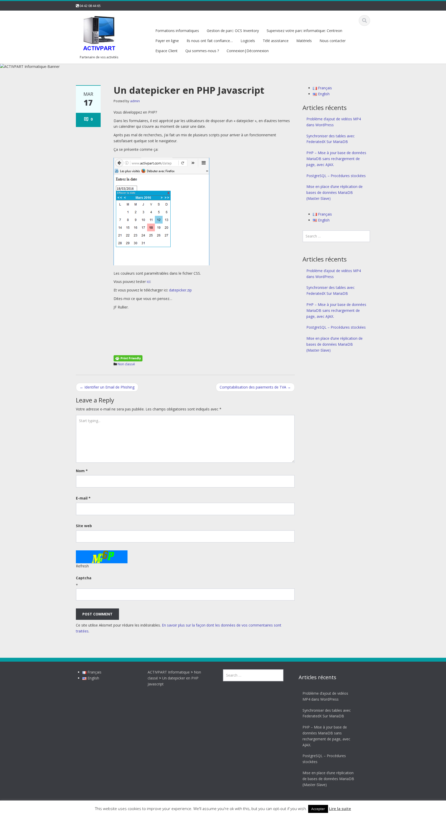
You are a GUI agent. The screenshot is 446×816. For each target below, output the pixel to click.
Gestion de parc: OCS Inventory (233, 30)
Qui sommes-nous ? (202, 50)
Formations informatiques (177, 30)
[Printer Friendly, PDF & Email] (128, 357)
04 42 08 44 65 (90, 5)
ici (148, 281)
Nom (82, 470)
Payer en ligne (167, 40)
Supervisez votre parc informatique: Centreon (304, 30)
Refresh (82, 566)
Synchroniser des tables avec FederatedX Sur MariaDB (330, 138)
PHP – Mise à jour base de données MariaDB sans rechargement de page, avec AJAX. (336, 158)
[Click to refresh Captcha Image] (102, 556)
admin (135, 101)
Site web (84, 525)
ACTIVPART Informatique (169, 672)
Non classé (126, 364)
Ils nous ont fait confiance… (210, 40)
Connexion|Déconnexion (248, 50)
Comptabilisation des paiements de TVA (255, 387)
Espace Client (166, 50)
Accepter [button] (318, 808)
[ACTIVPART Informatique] (99, 33)
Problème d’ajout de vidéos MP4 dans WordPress (333, 121)
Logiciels (248, 40)
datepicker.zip (180, 290)
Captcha (83, 577)
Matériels (304, 40)
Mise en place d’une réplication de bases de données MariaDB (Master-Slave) (334, 192)
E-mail (83, 498)
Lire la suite (340, 808)
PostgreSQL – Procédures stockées (336, 175)
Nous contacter (333, 40)
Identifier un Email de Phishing (107, 387)
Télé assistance (276, 40)
